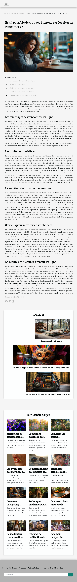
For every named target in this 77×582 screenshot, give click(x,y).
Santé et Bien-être (17, 13)
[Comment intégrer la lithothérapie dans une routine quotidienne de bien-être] (60, 525)
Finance (22, 568)
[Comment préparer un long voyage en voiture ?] (48, 382)
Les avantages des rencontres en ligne (22, 81)
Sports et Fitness (9, 568)
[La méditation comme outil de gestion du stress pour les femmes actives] (16, 525)
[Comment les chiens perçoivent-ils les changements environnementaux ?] (60, 425)
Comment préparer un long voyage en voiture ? (48, 394)
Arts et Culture (34, 568)
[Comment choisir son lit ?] (52, 329)
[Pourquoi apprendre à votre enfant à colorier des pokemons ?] (41, 355)
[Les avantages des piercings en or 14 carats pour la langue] (16, 460)
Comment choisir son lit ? (52, 341)
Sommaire (11, 77)
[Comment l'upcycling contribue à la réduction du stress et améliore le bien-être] (16, 492)
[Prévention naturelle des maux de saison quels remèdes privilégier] (38, 425)
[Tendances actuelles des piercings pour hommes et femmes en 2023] (60, 460)
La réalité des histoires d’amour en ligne (22, 95)
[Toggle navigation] (6, 4)
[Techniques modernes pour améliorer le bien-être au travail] (38, 492)
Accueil (6, 13)
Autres (62, 568)
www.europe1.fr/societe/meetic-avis (17, 182)
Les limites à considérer (17, 84)
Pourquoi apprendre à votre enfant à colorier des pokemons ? (41, 367)
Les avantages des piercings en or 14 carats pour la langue (16, 473)
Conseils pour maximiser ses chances (21, 92)
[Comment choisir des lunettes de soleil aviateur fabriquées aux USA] (38, 460)
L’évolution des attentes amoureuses (21, 88)
